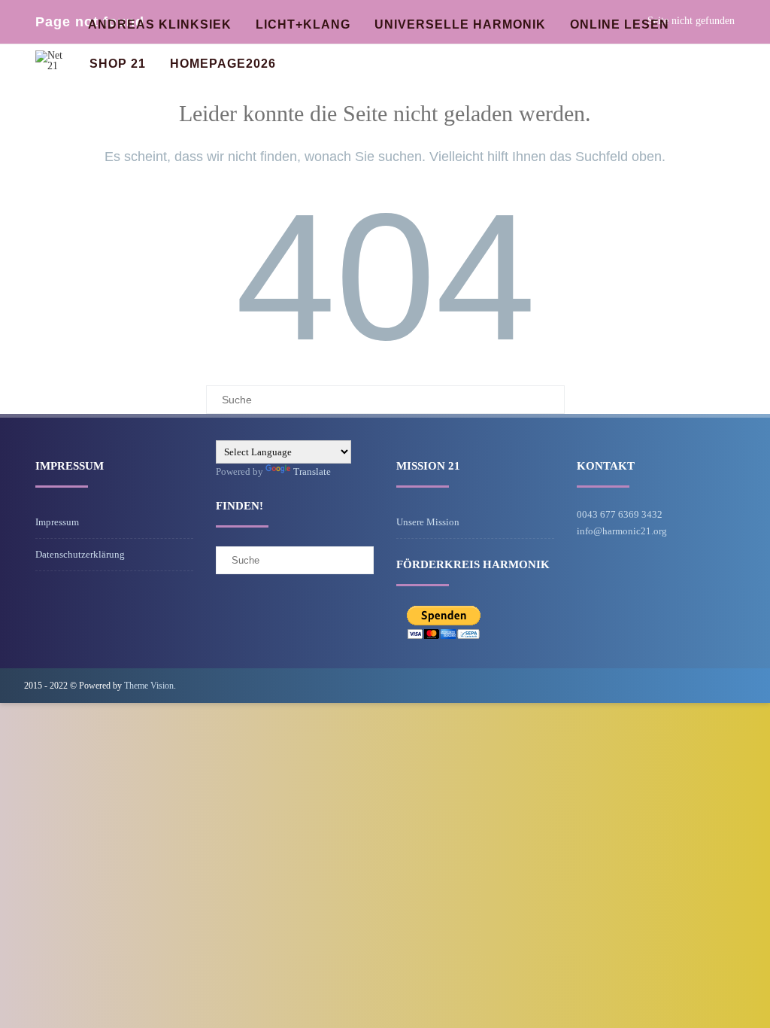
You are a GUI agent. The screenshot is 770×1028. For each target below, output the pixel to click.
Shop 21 (117, 63)
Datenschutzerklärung (80, 554)
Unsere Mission (427, 522)
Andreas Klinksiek (160, 24)
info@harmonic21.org (622, 531)
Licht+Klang (303, 24)
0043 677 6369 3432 (619, 514)
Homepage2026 (223, 63)
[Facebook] (734, 685)
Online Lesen (619, 24)
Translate (312, 471)
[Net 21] (50, 65)
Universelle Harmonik (460, 24)
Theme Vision (149, 685)
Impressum (57, 522)
